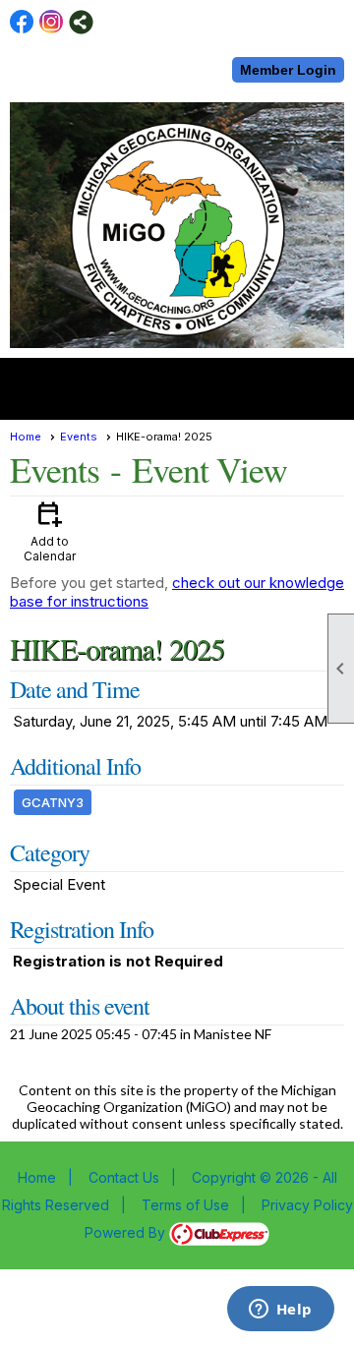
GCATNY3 (53, 802)
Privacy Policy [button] (307, 1205)
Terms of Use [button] (185, 1205)
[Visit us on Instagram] (51, 22)
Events (78, 436)
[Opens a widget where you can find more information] (280, 1310)
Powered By (127, 1232)
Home (25, 436)
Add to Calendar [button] (50, 530)
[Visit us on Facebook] (22, 22)
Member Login (288, 70)
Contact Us (123, 1177)
